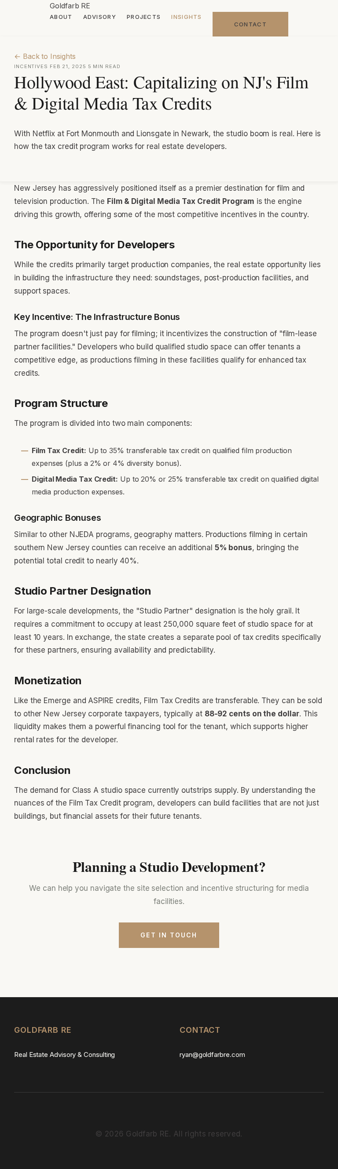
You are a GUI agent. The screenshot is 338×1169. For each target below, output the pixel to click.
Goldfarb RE (70, 5)
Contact (250, 24)
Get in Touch (168, 935)
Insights (186, 16)
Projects (144, 16)
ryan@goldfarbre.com (212, 1054)
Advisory (99, 16)
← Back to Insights (45, 56)
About (61, 16)
